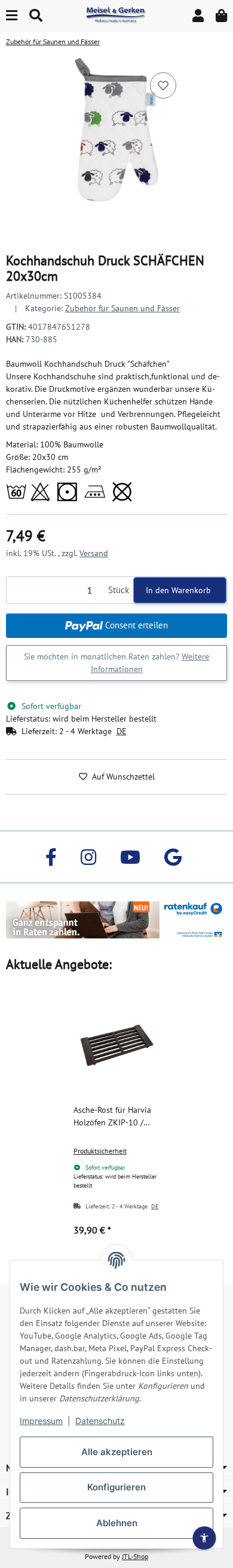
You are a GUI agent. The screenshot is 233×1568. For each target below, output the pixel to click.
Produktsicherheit (100, 1150)
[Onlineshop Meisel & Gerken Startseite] (116, 15)
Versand (93, 553)
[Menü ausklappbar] (11, 16)
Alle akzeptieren (116, 1451)
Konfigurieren (116, 1487)
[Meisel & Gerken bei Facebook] (51, 857)
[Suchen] (35, 16)
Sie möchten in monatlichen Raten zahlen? (116, 662)
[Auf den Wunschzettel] (163, 85)
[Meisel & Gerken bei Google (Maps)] (173, 857)
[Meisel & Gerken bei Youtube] (130, 857)
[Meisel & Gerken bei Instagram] (88, 857)
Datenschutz (100, 1421)
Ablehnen (116, 1523)
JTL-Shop (135, 1556)
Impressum (41, 1421)
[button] (198, 16)
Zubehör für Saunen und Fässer (122, 308)
